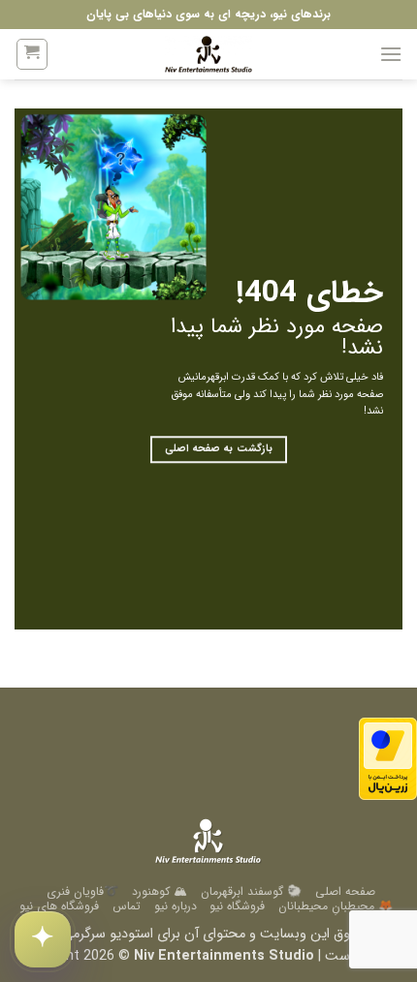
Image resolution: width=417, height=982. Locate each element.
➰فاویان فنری (82, 891)
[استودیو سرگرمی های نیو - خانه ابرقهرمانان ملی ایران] (208, 54)
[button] (390, 53)
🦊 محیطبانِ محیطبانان (335, 906)
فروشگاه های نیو (59, 906)
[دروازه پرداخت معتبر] (388, 759)
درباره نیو (175, 906)
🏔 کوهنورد (159, 891)
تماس (126, 906)
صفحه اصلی (345, 891)
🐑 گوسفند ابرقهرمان (251, 891)
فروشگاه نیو (237, 906)
